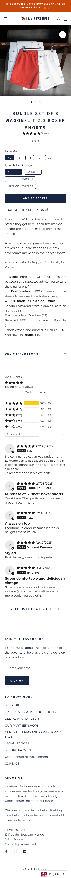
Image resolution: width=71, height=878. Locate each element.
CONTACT (12, 763)
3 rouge (13, 171)
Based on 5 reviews (19, 387)
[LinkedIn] (24, 851)
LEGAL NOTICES (17, 743)
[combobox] (53, 874)
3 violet (33, 171)
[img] (26, 446)
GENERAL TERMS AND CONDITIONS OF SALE (34, 734)
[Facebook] (6, 851)
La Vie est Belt (35, 868)
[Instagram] (15, 851)
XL (49, 157)
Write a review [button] (35, 392)
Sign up (16, 680)
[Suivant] (47, 102)
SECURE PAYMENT (19, 750)
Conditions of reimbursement (26, 757)
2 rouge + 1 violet (20, 178)
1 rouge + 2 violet (20, 186)
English (54, 874)
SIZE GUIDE (13, 705)
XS (9, 157)
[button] (31, 133)
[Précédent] (24, 102)
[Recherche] (59, 19)
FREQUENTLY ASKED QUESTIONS (30, 712)
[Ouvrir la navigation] (5, 18)
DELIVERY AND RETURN (23, 718)
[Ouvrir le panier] (65, 19)
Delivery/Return (21, 353)
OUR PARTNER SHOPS (22, 725)
